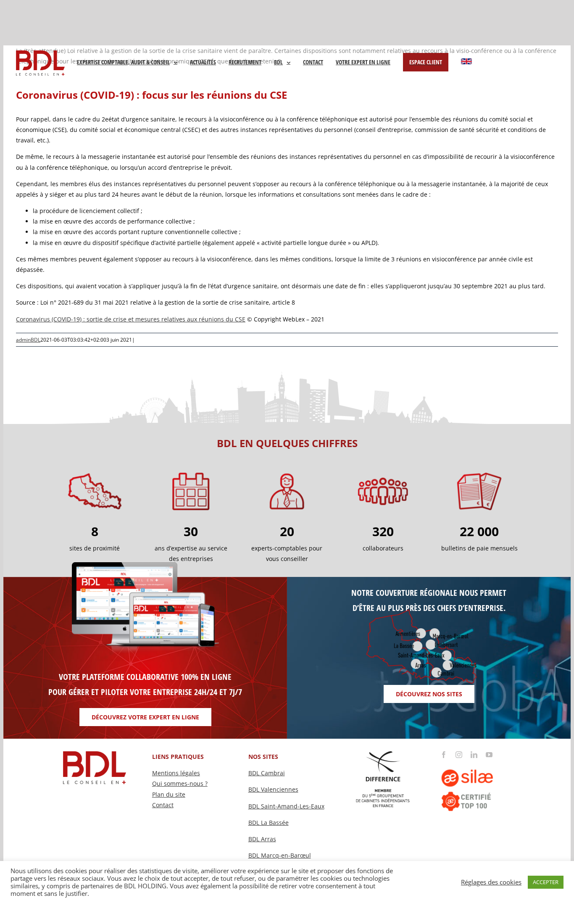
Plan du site (168, 794)
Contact (163, 805)
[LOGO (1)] (479, 761)
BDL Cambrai (266, 773)
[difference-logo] (383, 754)
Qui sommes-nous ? (180, 783)
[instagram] (459, 754)
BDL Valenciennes (273, 789)
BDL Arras (262, 839)
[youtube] (489, 754)
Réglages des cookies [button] (491, 882)
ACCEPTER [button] (545, 882)
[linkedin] (474, 754)
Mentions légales (176, 773)
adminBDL (28, 339)
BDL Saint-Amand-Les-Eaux (286, 806)
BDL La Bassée (268, 823)
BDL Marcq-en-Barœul (279, 855)
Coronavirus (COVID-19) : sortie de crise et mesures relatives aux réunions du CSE (130, 319)
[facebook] (443, 754)
